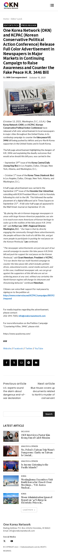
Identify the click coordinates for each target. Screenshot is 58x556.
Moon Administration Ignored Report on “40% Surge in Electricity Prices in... (36, 500)
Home (6, 19)
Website (7, 348)
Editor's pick (16, 19)
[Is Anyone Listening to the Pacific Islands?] (11, 465)
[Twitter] (14, 362)
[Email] (21, 362)
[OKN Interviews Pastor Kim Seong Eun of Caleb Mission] (11, 436)
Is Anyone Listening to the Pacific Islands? (34, 466)
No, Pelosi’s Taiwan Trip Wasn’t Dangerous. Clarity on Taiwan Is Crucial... (37, 452)
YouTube (39, 348)
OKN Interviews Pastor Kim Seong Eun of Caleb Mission (35, 436)
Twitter (28, 348)
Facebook (18, 348)
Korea (23, 476)
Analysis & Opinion (29, 446)
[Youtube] (12, 541)
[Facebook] (6, 362)
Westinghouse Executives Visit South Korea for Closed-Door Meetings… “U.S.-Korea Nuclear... (37, 483)
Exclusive (25, 431)
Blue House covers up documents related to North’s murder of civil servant (43, 393)
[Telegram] (28, 362)
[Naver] (36, 362)
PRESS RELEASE (28, 25)
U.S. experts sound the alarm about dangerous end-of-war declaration (14, 393)
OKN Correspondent (16, 77)
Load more (28, 509)
